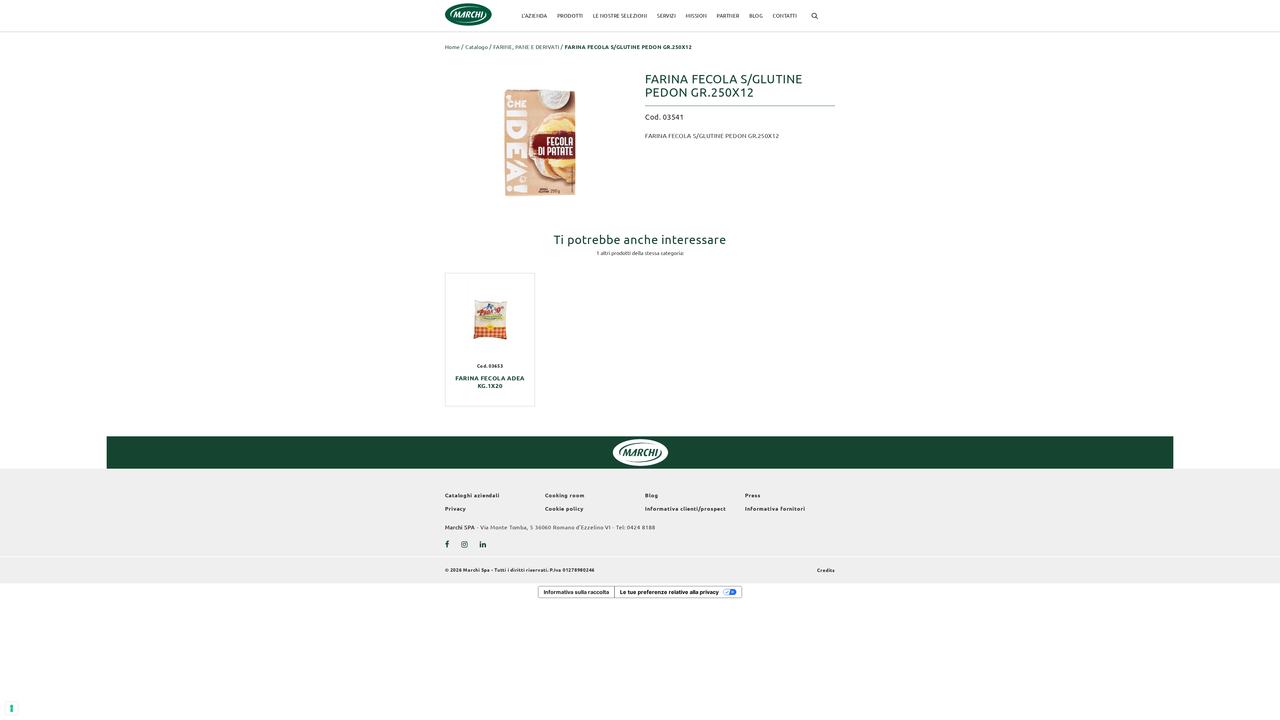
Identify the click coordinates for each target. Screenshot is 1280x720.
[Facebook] (447, 544)
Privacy (455, 509)
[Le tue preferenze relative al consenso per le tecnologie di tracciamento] (11, 708)
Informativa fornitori (775, 509)
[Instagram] (464, 544)
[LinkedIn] (483, 544)
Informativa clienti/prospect (685, 509)
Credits (826, 570)
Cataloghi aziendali (472, 495)
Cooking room (565, 495)
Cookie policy (564, 509)
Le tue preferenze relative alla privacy (669, 592)
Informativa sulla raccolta (576, 592)
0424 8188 (641, 527)
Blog (651, 495)
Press (753, 495)
